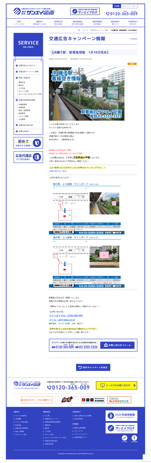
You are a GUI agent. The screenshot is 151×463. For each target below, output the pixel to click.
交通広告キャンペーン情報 (28, 72)
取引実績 (18, 425)
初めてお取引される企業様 (82, 416)
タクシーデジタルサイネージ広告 (30, 94)
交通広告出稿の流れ (26, 125)
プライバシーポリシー (81, 434)
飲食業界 (22, 113)
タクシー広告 (24, 91)
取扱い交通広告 (24, 78)
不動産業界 (23, 104)
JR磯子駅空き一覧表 (57, 171)
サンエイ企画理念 (21, 416)
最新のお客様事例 (80, 428)
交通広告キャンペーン (52, 419)
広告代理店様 (78, 419)
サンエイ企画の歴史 (21, 422)
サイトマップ (78, 431)
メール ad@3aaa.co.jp (62, 319)
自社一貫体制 (19, 431)
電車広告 (22, 82)
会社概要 (18, 419)
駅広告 (21, 85)
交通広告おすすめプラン (28, 65)
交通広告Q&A (24, 131)
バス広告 (22, 88)
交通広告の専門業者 (21, 428)
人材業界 (22, 119)
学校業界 (22, 107)
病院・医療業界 (24, 110)
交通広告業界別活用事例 (52, 422)
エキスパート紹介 (21, 434)
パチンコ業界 (24, 116)
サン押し (47, 416)
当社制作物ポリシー (80, 437)
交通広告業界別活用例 (27, 100)
